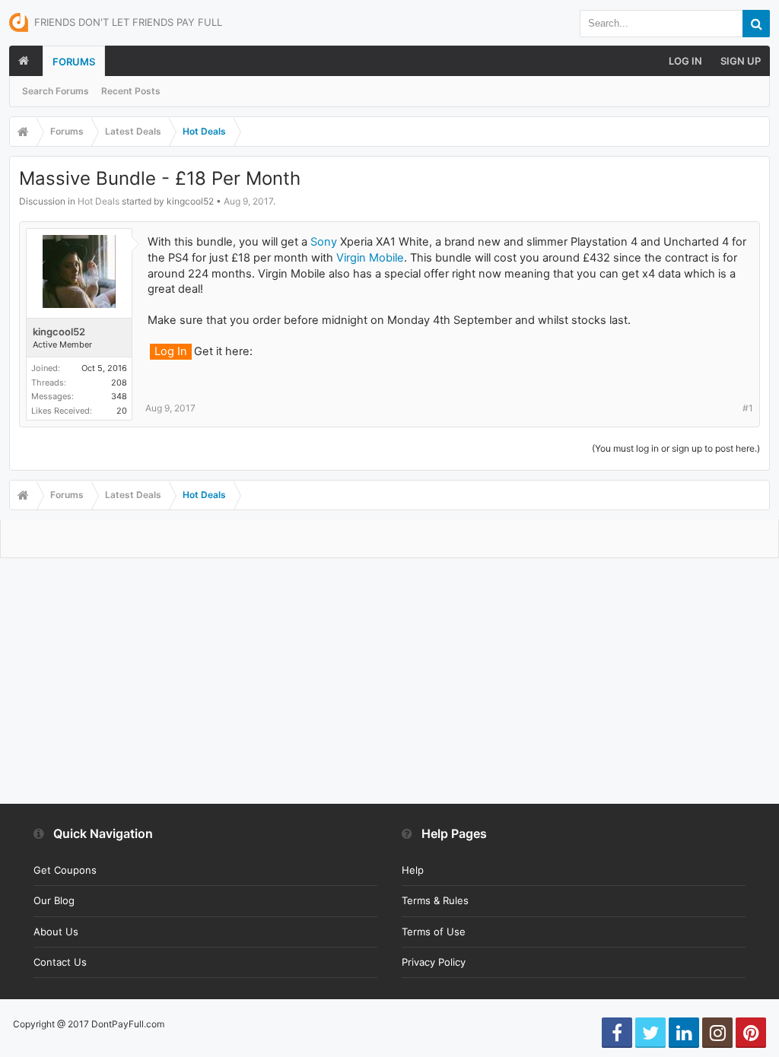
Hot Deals (98, 201)
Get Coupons (65, 870)
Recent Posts (131, 91)
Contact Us (60, 962)
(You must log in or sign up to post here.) (676, 448)
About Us (55, 931)
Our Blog (54, 900)
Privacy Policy (434, 962)
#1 (747, 408)
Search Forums (55, 91)
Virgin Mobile (370, 258)
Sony (323, 242)
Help (413, 870)
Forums (73, 62)
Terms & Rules (435, 900)
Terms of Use (434, 931)
